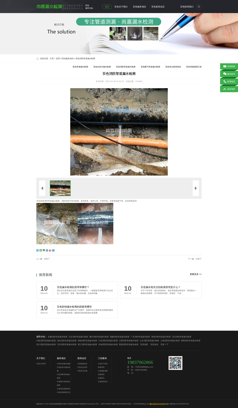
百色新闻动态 (158, 7)
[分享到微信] (41, 250)
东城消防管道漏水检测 (108, 344)
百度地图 (144, 344)
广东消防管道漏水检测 (140, 337)
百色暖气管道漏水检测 (150, 67)
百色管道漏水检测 (80, 67)
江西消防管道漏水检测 (128, 340)
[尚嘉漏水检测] (59, 6)
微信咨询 (231, 74)
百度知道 (154, 344)
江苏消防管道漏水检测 (108, 340)
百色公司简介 (41, 364)
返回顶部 (231, 89)
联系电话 (231, 81)
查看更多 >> (196, 274)
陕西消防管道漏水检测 (190, 340)
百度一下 (164, 344)
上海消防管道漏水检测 (170, 340)
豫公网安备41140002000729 (178, 404)
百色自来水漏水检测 (102, 67)
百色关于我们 (121, 7)
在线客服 (231, 66)
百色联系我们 (187, 7)
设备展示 (101, 378)
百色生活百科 (82, 367)
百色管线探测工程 (194, 67)
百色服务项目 (139, 7)
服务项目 (61, 358)
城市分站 (89, 8)
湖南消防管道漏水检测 (87, 340)
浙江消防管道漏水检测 (87, 344)
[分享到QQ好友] (44, 250)
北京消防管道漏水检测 (78, 337)
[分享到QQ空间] (47, 250)
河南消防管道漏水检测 (46, 340)
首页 (107, 7)
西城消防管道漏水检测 (128, 344)
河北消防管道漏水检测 (181, 337)
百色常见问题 (82, 371)
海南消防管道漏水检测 (161, 337)
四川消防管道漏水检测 (46, 344)
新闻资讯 (101, 367)
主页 (52, 58)
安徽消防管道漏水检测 (57, 337)
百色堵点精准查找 (173, 67)
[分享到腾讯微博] (53, 250)
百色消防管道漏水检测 (85, 58)
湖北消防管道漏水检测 (66, 340)
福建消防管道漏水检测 (119, 337)
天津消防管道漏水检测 (66, 344)
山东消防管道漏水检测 (149, 340)
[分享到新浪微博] (50, 250)
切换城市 (101, 374)
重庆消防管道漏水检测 (99, 337)
